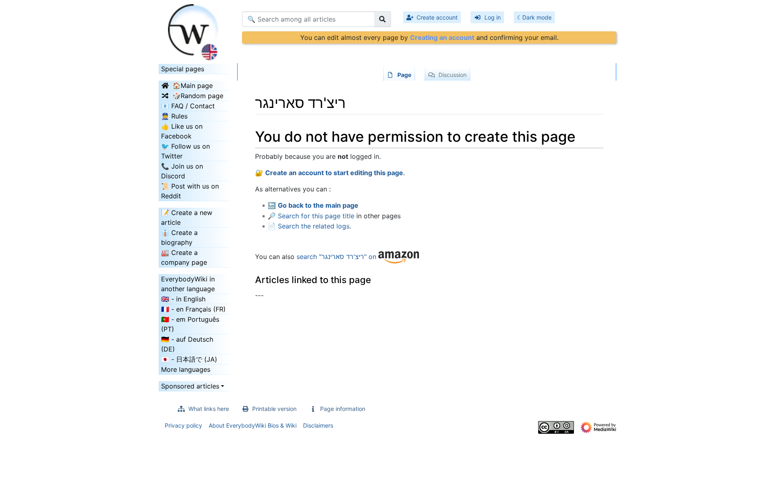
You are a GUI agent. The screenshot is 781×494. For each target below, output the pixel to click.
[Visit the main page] (194, 30)
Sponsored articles (190, 386)
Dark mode (537, 17)
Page (404, 74)
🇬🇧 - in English (183, 299)
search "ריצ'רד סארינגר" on (337, 257)
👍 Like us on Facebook (182, 131)
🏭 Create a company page (184, 257)
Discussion (452, 74)
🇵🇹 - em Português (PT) (190, 324)
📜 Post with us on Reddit (190, 191)
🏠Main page (192, 85)
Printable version (274, 408)
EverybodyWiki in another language (188, 284)
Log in (492, 17)
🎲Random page (197, 96)
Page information (342, 408)
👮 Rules (174, 116)
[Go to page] (382, 19)
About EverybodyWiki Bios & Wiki (253, 425)
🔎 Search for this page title (311, 216)
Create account (437, 17)
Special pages (182, 69)
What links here (208, 408)
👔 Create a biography (179, 237)
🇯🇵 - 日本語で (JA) (189, 359)
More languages (185, 369)
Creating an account (442, 37)
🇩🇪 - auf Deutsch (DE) (187, 344)
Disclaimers (318, 425)
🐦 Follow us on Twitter (185, 151)
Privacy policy (183, 425)
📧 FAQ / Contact (188, 106)
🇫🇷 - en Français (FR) (193, 309)
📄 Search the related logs (308, 226)
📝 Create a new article (186, 217)
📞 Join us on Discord (182, 171)
